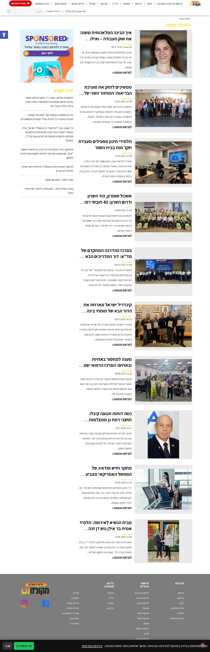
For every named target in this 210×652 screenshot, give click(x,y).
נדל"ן (115, 3)
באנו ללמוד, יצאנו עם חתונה (59, 179)
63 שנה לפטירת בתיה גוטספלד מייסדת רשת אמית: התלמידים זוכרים (47, 169)
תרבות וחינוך (60, 3)
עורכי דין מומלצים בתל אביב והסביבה (70, 618)
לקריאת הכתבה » (122, 72)
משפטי (126, 3)
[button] (4, 35)
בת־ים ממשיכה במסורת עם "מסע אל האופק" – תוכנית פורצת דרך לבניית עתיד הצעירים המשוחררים (47, 117)
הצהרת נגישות (177, 618)
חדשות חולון (143, 613)
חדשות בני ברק (142, 593)
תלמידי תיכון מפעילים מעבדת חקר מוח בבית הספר (105, 144)
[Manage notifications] (202, 645)
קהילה (92, 3)
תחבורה (75, 598)
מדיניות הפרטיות (92, 646)
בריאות (138, 3)
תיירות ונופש (78, 3)
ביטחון (181, 593)
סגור (7, 646)
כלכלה (181, 613)
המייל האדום (19, 3)
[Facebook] (46, 603)
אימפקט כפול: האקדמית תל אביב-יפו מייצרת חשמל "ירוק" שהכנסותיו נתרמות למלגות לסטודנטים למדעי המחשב (46, 153)
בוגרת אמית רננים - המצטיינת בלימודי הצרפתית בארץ (49, 191)
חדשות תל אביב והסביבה (169, 3)
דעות (149, 3)
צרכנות (103, 3)
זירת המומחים (42, 3)
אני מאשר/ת (24, 646)
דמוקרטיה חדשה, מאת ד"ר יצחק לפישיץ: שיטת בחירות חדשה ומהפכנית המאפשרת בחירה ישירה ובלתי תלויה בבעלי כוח (49, 102)
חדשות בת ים (142, 598)
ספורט (111, 603)
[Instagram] (24, 603)
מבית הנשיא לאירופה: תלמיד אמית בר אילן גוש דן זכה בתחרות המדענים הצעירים (105, 528)
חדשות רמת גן (142, 638)
